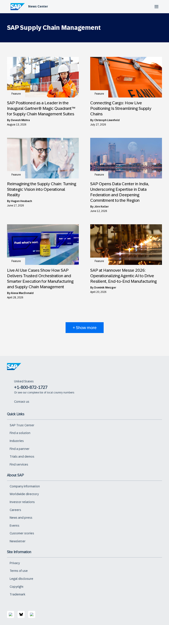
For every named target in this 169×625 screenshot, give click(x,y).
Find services (19, 464)
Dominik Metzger (105, 287)
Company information (25, 486)
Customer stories (22, 533)
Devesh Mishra (20, 120)
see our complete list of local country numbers (46, 392)
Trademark (17, 594)
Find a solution (20, 433)
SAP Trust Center (22, 425)
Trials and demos (22, 456)
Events (14, 525)
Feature (16, 93)
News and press (21, 517)
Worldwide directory (24, 494)
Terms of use (19, 571)
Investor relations (22, 502)
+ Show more (85, 327)
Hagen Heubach (21, 201)
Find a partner (19, 449)
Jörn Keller (101, 206)
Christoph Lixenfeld (106, 120)
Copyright (17, 586)
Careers (15, 510)
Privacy (15, 563)
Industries (17, 441)
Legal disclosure (21, 578)
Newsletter (18, 541)
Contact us (21, 401)
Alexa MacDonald (22, 293)
